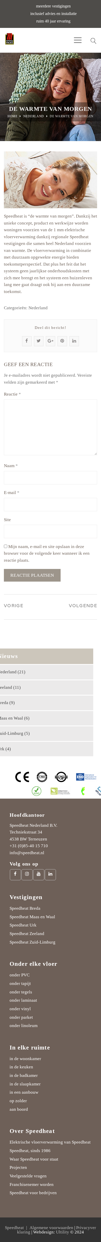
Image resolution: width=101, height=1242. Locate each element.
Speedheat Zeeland (27, 933)
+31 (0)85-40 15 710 (29, 845)
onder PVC (20, 975)
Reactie (12, 394)
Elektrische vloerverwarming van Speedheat (50, 1142)
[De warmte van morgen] (50, 179)
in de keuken (21, 1066)
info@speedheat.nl (27, 852)
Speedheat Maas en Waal (32, 916)
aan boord (19, 1109)
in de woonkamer (25, 1058)
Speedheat (14, 1227)
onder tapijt (20, 983)
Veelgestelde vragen (28, 1176)
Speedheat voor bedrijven (33, 1192)
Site (7, 519)
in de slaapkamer (25, 1084)
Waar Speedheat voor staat (34, 1159)
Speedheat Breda (25, 908)
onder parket (21, 1017)
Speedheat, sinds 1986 (30, 1150)
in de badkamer (24, 1075)
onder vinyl (20, 1008)
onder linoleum (24, 1025)
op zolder (18, 1100)
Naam (11, 465)
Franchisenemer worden (32, 1184)
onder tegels (21, 992)
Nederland (33, 116)
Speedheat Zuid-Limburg (32, 942)
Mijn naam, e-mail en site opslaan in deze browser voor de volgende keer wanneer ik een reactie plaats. (47, 553)
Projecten (18, 1167)
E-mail (11, 492)
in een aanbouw (24, 1092)
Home (13, 116)
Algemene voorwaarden (51, 1227)
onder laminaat (23, 1000)
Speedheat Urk (23, 925)
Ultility (62, 1232)
